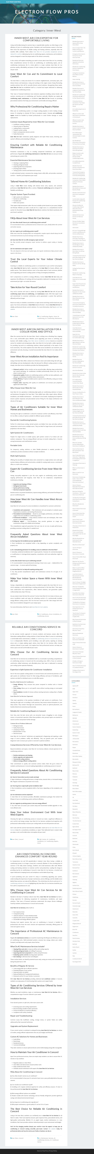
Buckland (75, 838)
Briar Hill (75, 929)
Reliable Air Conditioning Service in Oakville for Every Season (79, 68)
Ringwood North (77, 923)
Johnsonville (76, 738)
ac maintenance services (46, 1138)
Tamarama (75, 862)
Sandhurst (75, 870)
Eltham (74, 894)
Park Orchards (76, 938)
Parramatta (76, 741)
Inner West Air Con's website (40, 607)
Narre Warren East (77, 859)
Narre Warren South (78, 891)
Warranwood (76, 873)
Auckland (75, 768)
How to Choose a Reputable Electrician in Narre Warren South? (79, 486)
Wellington (75, 735)
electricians (75, 227)
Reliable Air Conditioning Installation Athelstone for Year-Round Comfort (79, 96)
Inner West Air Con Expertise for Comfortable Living (36, 39)
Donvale (75, 900)
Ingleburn (75, 876)
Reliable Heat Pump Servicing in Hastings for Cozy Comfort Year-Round (79, 238)
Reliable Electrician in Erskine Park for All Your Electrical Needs (79, 323)
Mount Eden (76, 771)
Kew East (75, 841)
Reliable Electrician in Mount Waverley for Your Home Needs (79, 298)
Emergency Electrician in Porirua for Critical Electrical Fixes (79, 55)
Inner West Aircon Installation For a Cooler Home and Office (36, 330)
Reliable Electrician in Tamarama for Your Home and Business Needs (79, 423)
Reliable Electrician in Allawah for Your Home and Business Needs (78, 404)
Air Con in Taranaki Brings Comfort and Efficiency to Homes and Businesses (79, 232)
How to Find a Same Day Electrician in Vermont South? (78, 514)
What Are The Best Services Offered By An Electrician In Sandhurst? (79, 444)
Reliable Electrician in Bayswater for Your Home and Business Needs (79, 291)
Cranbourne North (77, 958)
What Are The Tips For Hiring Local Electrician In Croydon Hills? (79, 563)
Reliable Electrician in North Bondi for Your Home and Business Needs (79, 398)
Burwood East (76, 868)
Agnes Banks (76, 826)
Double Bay (75, 730)
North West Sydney (77, 756)
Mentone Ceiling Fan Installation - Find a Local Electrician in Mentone (79, 493)
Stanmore (75, 744)
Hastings (75, 782)
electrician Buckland (78, 370)
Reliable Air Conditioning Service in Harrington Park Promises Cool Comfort (79, 348)
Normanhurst (76, 709)
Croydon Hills (76, 920)
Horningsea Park (77, 961)
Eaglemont (75, 926)
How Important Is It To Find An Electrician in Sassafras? (78, 608)
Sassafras (75, 935)
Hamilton (75, 697)
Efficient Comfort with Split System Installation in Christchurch (79, 115)
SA (73, 797)
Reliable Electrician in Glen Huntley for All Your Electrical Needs (79, 310)
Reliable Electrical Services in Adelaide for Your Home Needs (78, 361)
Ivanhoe (75, 953)
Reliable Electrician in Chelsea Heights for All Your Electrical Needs (78, 411)
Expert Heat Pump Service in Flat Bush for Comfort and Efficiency (79, 285)
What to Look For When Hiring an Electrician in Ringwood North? (78, 569)
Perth (74, 706)
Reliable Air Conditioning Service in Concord (36, 628)
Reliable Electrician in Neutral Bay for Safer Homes (78, 354)
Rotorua (75, 774)
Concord (21, 839)
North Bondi (76, 850)
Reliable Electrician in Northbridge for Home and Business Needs (78, 244)
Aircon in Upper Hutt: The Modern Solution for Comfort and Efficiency (79, 49)
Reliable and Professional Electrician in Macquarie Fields (79, 194)
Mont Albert (76, 788)
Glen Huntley (76, 818)
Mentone (75, 815)
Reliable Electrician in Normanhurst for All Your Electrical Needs (79, 83)
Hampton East (76, 941)
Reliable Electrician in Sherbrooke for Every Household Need (78, 387)
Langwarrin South (77, 712)
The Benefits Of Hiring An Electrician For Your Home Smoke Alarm (79, 499)
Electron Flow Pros (13, 2)
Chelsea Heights (77, 856)
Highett (75, 882)
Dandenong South (77, 888)
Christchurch (76, 724)
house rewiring (76, 79)
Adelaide (75, 718)
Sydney (74, 700)
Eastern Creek (76, 732)
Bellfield (75, 944)
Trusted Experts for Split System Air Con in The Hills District (79, 317)
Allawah (75, 853)
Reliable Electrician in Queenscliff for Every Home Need (78, 43)
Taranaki (75, 779)
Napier (74, 747)
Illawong (75, 879)
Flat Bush (75, 806)
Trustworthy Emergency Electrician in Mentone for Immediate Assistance (79, 304)
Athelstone (75, 721)
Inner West (15, 316)
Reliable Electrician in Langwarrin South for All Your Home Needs (79, 90)
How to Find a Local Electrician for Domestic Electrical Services (79, 521)
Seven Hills (75, 915)
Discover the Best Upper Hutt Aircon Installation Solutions (79, 223)
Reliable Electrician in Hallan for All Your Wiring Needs (79, 263)
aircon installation (54, 614)
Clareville (75, 917)
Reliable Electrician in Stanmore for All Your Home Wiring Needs (78, 148)
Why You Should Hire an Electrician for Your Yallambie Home (78, 540)
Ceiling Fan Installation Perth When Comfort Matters (78, 74)
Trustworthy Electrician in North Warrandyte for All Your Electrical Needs (79, 257)
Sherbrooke (75, 844)
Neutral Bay (76, 832)
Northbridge (76, 785)
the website (52, 1129)
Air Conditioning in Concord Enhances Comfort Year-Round (36, 855)
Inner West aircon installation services (39, 341)
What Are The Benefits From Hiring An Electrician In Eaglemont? (79, 588)
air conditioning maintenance (53, 318)
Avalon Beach (76, 947)
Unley (74, 847)
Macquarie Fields (77, 762)
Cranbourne (76, 932)
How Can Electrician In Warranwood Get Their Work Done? (78, 450)
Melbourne (75, 715)
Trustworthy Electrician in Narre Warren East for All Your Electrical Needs (79, 417)
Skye (74, 956)
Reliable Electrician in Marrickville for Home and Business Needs (79, 188)
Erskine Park (76, 824)
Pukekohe (75, 777)
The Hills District (77, 821)
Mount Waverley (77, 812)
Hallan (74, 794)
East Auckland (76, 803)
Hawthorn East (76, 865)
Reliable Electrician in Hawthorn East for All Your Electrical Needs (79, 430)
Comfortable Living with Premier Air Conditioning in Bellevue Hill (79, 200)
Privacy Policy (53, 1151)
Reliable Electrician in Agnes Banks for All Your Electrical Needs (79, 342)
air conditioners (43, 614)
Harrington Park (77, 829)
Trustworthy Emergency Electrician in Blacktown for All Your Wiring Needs (79, 173)
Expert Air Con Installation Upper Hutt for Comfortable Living (79, 336)
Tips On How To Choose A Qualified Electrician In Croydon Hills (79, 614)
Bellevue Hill (76, 765)
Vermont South (76, 903)
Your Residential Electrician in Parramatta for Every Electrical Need (79, 142)
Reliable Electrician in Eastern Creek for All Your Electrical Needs (79, 128)
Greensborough (76, 906)
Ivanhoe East (76, 885)
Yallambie (75, 912)
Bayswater (75, 809)
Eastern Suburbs (77, 727)
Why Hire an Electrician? (79, 544)
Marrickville (75, 759)
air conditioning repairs (46, 316)
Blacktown (75, 753)
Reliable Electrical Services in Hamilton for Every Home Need (79, 167)
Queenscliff (75, 686)
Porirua (74, 694)
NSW (74, 688)
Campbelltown (76, 750)
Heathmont (76, 909)
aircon (39, 843)
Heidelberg (75, 897)
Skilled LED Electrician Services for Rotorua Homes (78, 216)
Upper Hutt (75, 691)
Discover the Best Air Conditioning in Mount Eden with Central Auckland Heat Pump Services (78, 209)
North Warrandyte (77, 791)
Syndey (74, 950)
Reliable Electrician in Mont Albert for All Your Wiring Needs (78, 251)
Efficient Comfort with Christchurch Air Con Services (78, 121)
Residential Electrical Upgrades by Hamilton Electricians (78, 62)
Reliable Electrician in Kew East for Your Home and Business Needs (79, 375)
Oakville (75, 703)
